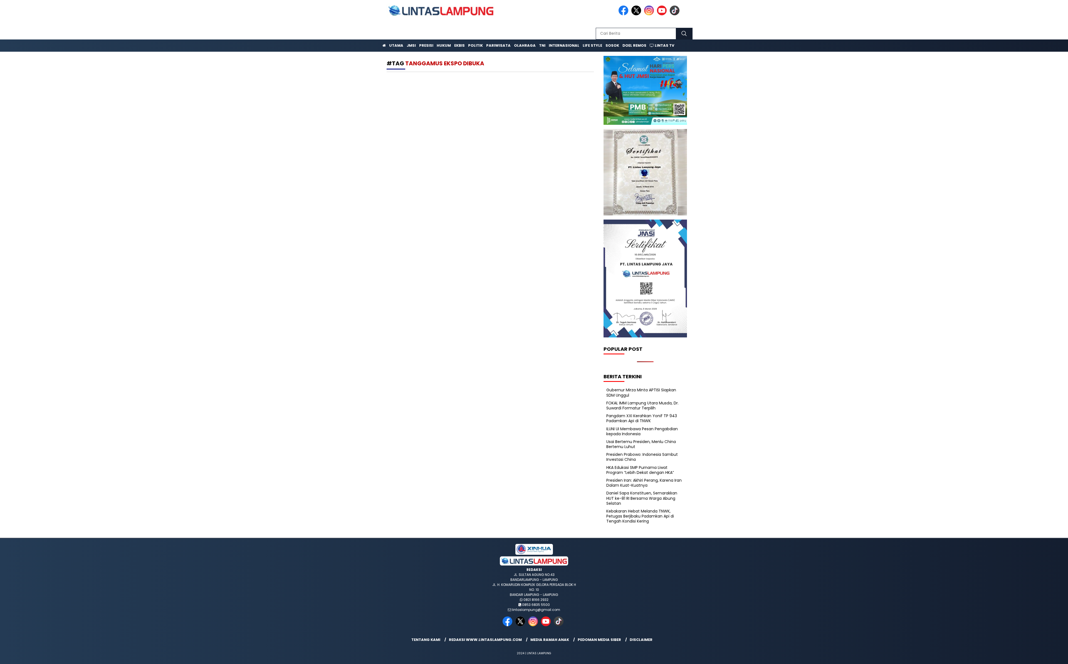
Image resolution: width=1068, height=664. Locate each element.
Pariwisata (498, 45)
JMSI (411, 45)
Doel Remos (634, 45)
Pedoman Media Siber (599, 639)
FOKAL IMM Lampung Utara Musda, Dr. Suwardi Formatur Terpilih (642, 405)
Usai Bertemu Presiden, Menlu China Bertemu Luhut (641, 444)
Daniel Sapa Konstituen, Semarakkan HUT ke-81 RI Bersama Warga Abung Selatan (641, 498)
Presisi (426, 45)
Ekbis (459, 45)
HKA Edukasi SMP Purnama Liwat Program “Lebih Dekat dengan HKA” (640, 470)
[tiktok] (675, 14)
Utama (396, 45)
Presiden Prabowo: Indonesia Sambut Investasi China (642, 457)
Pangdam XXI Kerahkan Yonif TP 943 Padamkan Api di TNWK (641, 418)
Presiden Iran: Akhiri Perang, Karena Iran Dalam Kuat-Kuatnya (644, 483)
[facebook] (624, 14)
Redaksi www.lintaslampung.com (485, 639)
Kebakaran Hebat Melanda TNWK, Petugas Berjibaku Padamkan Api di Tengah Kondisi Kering (640, 516)
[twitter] (637, 14)
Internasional (564, 45)
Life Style (592, 45)
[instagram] (650, 14)
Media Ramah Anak (549, 639)
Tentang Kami (425, 639)
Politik (475, 45)
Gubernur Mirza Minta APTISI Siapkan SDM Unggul (641, 392)
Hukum (444, 45)
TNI (542, 45)
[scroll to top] (1031, 655)
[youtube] (663, 14)
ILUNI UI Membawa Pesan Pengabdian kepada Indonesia (642, 431)
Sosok (612, 45)
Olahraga (525, 45)
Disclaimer (641, 639)
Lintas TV (664, 45)
